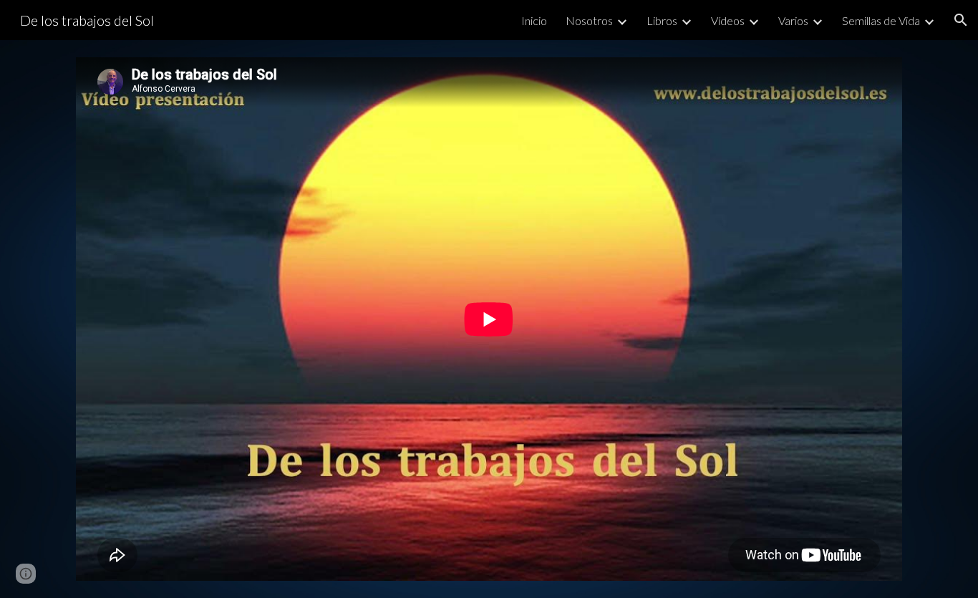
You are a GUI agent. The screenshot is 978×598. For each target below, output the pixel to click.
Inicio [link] (534, 20)
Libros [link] (662, 20)
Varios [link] (793, 20)
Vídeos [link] (728, 20)
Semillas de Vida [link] (881, 20)
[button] (961, 20)
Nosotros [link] (589, 20)
